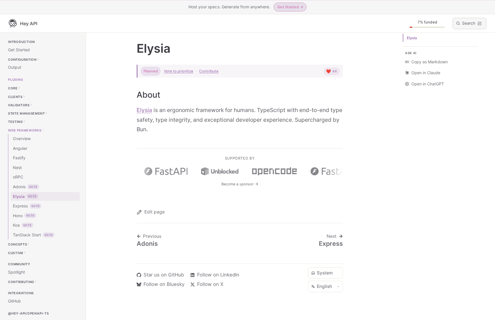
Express (26, 205)
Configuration (22, 59)
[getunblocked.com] (218, 171)
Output (14, 67)
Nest (17, 167)
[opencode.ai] (273, 171)
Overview (22, 138)
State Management (26, 113)
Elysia (25, 196)
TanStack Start (33, 234)
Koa (22, 225)
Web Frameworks (24, 130)
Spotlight (16, 272)
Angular (20, 148)
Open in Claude (425, 72)
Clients (15, 97)
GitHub (14, 301)
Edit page (154, 212)
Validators (19, 105)
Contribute (209, 71)
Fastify (19, 157)
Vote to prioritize (178, 71)
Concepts (17, 244)
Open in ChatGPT (427, 83)
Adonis (25, 186)
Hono (24, 215)
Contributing (21, 282)
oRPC (18, 176)
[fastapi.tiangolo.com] (164, 171)
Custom (15, 253)
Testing (15, 122)
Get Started (19, 49)
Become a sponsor (238, 184)
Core (13, 88)
